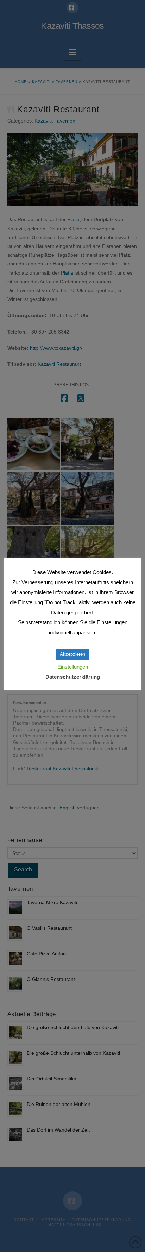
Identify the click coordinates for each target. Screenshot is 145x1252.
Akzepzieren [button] (72, 654)
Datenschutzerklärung (72, 677)
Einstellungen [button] (72, 667)
